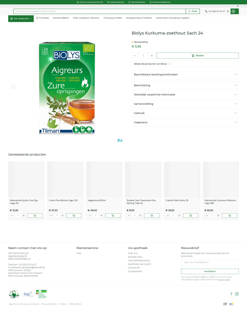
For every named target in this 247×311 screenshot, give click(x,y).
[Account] (227, 11)
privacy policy (224, 279)
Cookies (63, 304)
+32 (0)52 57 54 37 (27, 264)
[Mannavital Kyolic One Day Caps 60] (26, 180)
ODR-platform (75, 304)
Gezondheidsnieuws (139, 260)
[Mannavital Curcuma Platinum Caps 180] (221, 180)
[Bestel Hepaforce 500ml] (112, 215)
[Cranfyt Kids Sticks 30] (182, 180)
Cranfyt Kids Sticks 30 (177, 200)
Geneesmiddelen (24, 89)
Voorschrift (134, 267)
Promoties (15, 24)
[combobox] (99, 11)
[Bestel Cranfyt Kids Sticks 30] (190, 215)
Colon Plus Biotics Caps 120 (63, 200)
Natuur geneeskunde (24, 68)
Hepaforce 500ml (97, 200)
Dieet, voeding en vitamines (24, 44)
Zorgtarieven (135, 271)
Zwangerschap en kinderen (24, 53)
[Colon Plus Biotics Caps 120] (65, 180)
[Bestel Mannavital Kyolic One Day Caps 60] (34, 215)
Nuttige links (135, 257)
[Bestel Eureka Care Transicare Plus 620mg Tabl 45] (151, 215)
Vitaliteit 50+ (24, 61)
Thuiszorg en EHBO (24, 75)
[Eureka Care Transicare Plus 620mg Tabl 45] (143, 180)
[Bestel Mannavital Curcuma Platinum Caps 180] (229, 215)
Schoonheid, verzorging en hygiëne (24, 34)
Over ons (133, 253)
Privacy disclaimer (49, 304)
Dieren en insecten (24, 82)
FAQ (79, 253)
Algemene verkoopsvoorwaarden (24, 304)
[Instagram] (237, 294)
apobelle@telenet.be (33, 267)
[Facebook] (231, 294)
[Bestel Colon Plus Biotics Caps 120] (73, 215)
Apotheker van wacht (139, 264)
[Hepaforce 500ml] (104, 180)
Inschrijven (209, 271)
